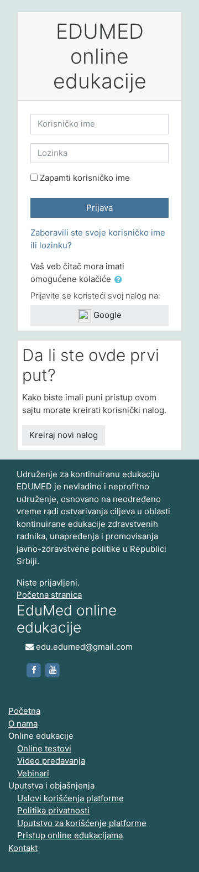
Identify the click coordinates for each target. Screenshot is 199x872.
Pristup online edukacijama (70, 835)
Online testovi (44, 748)
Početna (24, 711)
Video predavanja (51, 760)
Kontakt (23, 848)
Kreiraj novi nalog (63, 435)
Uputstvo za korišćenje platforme (81, 823)
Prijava (99, 207)
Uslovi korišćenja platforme (70, 798)
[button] (120, 280)
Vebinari (33, 773)
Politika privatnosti (53, 810)
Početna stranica (49, 594)
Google (106, 315)
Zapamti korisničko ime (85, 178)
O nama (23, 723)
